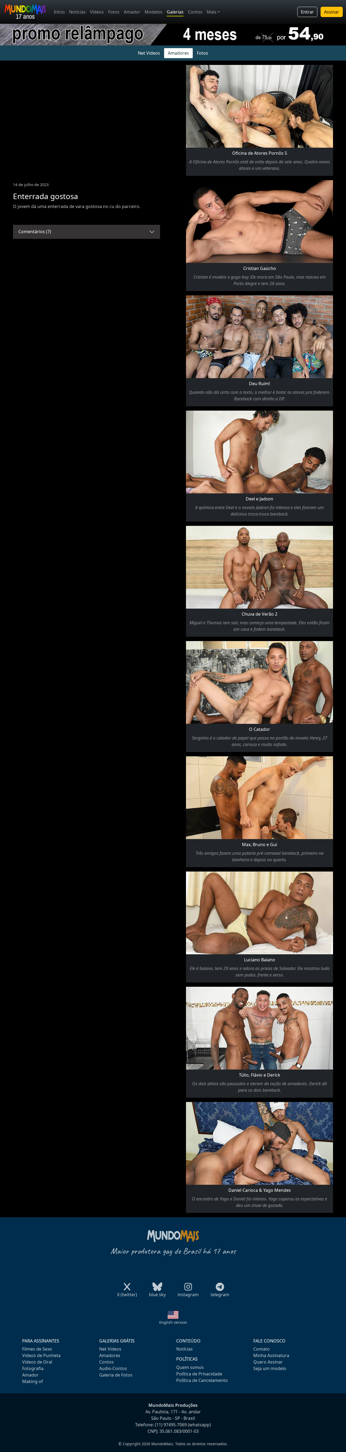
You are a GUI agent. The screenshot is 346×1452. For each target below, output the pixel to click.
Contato (261, 1349)
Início (59, 12)
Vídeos (97, 12)
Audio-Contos (113, 1368)
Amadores (178, 53)
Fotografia (33, 1368)
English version (173, 1322)
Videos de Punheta (41, 1355)
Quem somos (190, 1367)
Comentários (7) (34, 232)
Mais (212, 12)
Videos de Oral (37, 1362)
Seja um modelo (269, 1368)
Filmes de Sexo (37, 1349)
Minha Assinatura (271, 1355)
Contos (195, 12)
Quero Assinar (268, 1362)
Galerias (175, 12)
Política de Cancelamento (202, 1380)
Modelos (153, 12)
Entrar (307, 12)
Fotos (113, 12)
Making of (32, 1381)
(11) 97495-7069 (171, 1425)
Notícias (77, 12)
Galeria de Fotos (115, 1375)
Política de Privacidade (199, 1374)
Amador (132, 12)
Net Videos (149, 53)
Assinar (331, 12)
